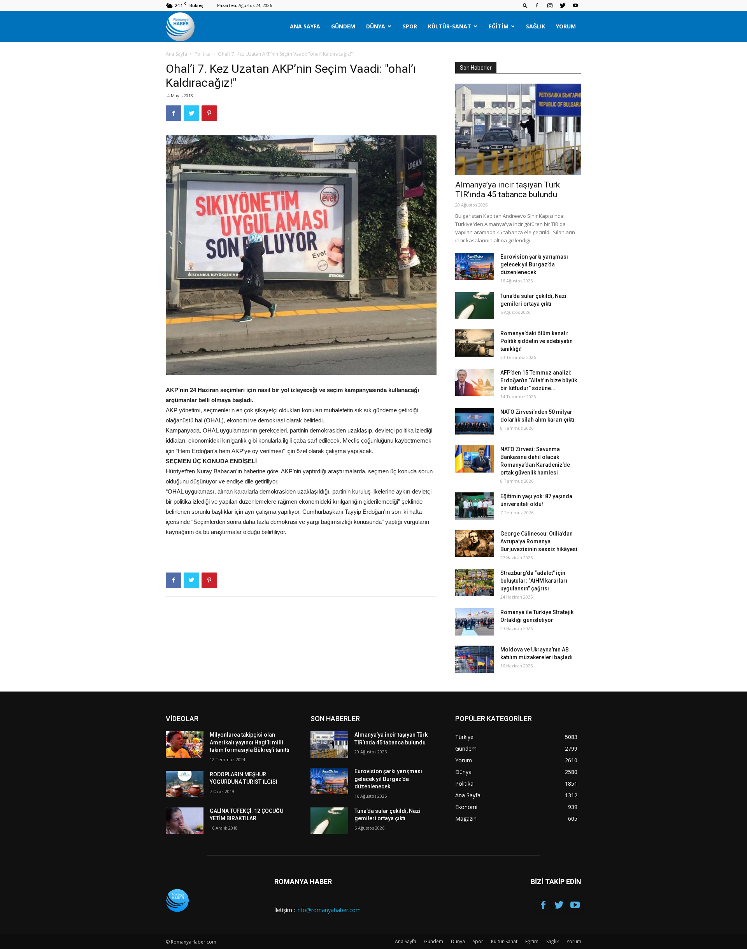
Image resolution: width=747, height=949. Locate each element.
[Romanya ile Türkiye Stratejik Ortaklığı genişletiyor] (474, 622)
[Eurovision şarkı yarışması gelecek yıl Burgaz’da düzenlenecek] (474, 266)
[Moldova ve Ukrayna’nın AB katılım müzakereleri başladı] (474, 659)
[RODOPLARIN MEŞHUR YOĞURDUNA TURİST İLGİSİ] (184, 784)
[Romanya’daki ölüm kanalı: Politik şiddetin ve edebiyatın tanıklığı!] (474, 343)
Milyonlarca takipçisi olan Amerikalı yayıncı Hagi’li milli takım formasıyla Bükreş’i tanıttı (249, 742)
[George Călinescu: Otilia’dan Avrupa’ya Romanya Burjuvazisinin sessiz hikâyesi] (474, 543)
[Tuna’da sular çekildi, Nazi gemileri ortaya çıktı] (474, 305)
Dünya (375, 26)
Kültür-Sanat (449, 26)
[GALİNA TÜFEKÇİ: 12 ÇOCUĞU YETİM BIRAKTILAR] (184, 820)
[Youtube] (575, 5)
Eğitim (499, 26)
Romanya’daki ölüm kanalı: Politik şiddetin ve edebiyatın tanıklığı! (536, 341)
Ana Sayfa (305, 26)
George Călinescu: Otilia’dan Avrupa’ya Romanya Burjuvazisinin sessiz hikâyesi (538, 541)
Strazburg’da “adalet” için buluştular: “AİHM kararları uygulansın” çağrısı (533, 581)
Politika (202, 54)
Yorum (566, 26)
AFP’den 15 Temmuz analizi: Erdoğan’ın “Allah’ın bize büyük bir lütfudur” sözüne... (538, 380)
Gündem (343, 26)
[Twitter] (562, 5)
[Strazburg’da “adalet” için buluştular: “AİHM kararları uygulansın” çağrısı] (474, 582)
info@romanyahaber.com (328, 910)
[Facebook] (537, 5)
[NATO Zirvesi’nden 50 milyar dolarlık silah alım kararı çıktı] (474, 421)
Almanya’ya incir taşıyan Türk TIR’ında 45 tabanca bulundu (507, 189)
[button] (525, 5)
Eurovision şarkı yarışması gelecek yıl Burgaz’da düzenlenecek (534, 264)
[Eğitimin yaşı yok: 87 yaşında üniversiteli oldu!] (474, 506)
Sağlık (535, 26)
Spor (410, 26)
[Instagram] (550, 5)
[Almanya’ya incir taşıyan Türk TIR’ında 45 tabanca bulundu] (518, 129)
